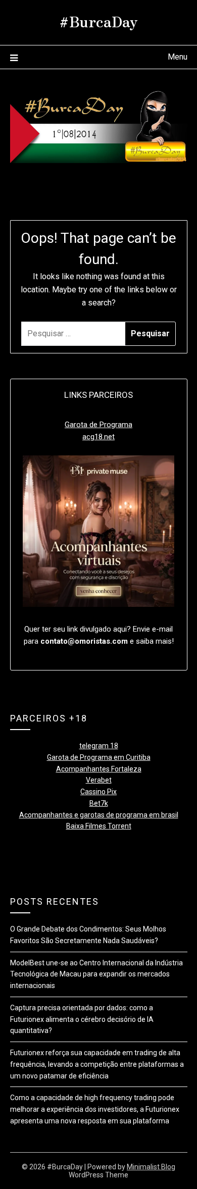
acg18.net (98, 436)
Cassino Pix (98, 792)
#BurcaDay (98, 20)
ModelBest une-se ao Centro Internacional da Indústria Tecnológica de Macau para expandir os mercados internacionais (96, 974)
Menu (177, 57)
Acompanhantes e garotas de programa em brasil (98, 815)
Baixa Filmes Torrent (98, 826)
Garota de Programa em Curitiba (99, 757)
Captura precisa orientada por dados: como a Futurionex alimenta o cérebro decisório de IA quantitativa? (82, 1019)
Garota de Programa (98, 424)
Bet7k (98, 803)
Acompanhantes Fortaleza (98, 769)
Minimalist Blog (151, 1167)
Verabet (99, 780)
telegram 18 (98, 746)
